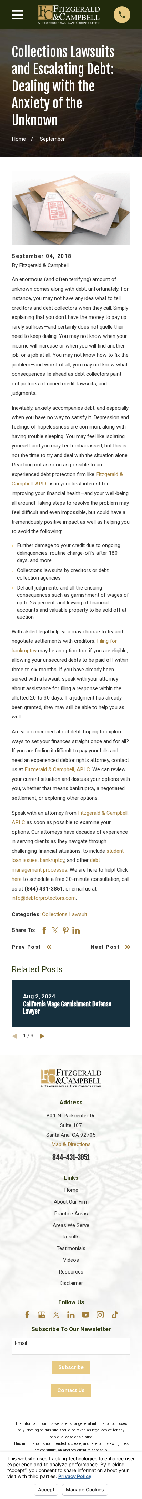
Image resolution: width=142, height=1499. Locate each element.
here (17, 879)
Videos (71, 1260)
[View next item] (42, 1036)
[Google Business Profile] (41, 1314)
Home (71, 1190)
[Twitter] (56, 1314)
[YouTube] (85, 1314)
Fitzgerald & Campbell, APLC (57, 769)
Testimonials (71, 1248)
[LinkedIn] (70, 1314)
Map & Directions (71, 1144)
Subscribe (71, 1367)
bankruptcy (52, 860)
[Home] (69, 14)
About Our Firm (71, 1202)
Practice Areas (71, 1213)
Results (71, 1237)
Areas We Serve (71, 1225)
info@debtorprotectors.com (44, 898)
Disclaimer (71, 1283)
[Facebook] (27, 1314)
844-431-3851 (71, 1157)
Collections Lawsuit (64, 914)
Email (21, 1343)
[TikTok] (115, 1314)
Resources (71, 1272)
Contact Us (71, 1390)
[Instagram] (100, 1314)
